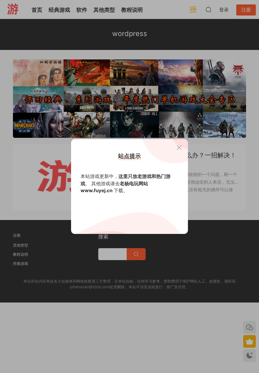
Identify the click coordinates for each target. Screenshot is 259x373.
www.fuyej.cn (96, 190)
